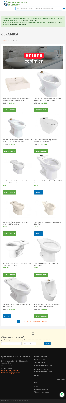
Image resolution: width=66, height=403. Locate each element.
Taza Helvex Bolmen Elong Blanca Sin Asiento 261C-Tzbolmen (17, 305)
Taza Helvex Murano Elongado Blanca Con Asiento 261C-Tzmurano (47, 140)
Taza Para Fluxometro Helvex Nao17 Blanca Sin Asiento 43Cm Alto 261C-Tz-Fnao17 (17, 140)
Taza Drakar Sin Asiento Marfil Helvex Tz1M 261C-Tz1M (47, 223)
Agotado (38, 192)
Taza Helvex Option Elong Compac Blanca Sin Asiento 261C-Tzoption (17, 264)
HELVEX (5, 40)
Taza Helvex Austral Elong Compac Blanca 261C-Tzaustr (47, 264)
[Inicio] (15, 3)
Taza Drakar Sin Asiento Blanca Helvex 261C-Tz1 (48, 182)
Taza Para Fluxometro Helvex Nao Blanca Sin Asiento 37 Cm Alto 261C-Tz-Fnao (48, 99)
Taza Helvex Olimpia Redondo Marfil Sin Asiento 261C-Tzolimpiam (15, 223)
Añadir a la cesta (9, 110)
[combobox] (25, 343)
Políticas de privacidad (41, 389)
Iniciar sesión (60, 379)
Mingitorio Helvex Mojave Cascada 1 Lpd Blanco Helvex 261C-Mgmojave (47, 305)
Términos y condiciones (41, 392)
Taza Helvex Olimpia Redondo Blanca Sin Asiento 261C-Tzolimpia (15, 182)
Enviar (47, 344)
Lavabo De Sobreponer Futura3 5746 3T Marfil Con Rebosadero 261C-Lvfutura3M (17, 99)
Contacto (37, 386)
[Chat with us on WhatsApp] (62, 394)
